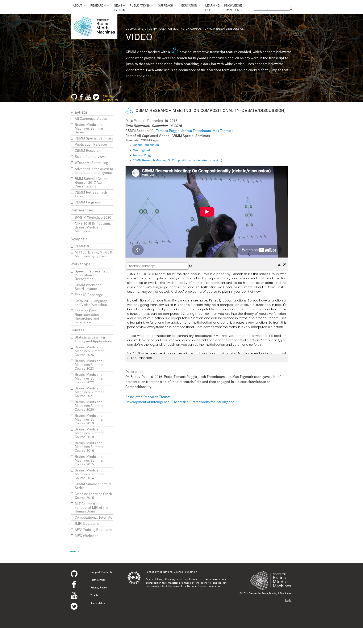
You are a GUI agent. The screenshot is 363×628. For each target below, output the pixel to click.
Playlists (79, 112)
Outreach (165, 5)
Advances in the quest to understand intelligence (94, 170)
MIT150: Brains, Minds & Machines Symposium (93, 254)
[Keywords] (284, 265)
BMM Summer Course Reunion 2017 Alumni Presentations (91, 182)
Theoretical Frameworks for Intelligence (203, 402)
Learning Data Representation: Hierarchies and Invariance (87, 316)
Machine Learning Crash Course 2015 (93, 495)
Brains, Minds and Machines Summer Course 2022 (89, 378)
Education (189, 5)
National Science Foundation (180, 572)
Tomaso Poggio (167, 131)
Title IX (94, 595)
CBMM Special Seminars (94, 138)
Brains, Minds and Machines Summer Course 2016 (89, 446)
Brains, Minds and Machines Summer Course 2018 (89, 433)
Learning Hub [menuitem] (212, 8)
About (77, 5)
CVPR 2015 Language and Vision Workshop (91, 303)
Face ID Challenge (89, 295)
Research (98, 5)
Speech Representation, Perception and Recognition (93, 275)
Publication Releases (91, 144)
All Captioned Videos (91, 118)
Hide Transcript (140, 358)
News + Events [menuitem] (119, 8)
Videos (107, 96)
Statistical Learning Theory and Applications (93, 339)
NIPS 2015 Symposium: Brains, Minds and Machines (93, 227)
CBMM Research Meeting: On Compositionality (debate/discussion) (177, 160)
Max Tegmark (223, 131)
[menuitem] (79, 6)
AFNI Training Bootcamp (93, 529)
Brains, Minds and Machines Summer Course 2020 (89, 405)
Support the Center (102, 572)
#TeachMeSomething (91, 163)
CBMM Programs (88, 202)
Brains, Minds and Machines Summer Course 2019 (89, 419)
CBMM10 (82, 246)
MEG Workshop (87, 536)
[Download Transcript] (279, 265)
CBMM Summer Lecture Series (93, 486)
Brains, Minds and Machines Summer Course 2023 (89, 364)
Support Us (110, 100)
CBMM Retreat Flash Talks (91, 194)
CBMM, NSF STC (136, 29)
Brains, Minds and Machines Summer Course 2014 (89, 474)
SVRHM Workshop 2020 (93, 217)
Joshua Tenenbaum (196, 131)
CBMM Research (88, 150)
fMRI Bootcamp (87, 523)
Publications (140, 5)
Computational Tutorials (93, 517)
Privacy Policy (99, 588)
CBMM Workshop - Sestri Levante (89, 287)
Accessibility (98, 603)
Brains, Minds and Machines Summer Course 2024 (89, 351)
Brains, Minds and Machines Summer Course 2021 (89, 392)
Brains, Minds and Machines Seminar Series (89, 128)
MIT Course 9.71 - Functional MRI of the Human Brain (91, 507)
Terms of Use (98, 580)
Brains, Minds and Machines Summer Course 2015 (89, 460)
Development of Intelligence (147, 402)
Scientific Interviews (90, 156)
